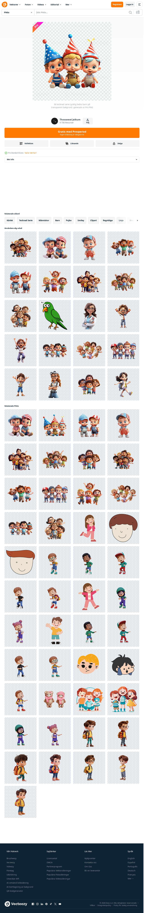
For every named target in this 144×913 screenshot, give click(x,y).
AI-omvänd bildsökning (17, 882)
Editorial (55, 4)
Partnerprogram (54, 866)
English (129, 858)
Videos (40, 4)
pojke (68, 220)
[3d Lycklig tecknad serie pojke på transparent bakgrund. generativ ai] (123, 316)
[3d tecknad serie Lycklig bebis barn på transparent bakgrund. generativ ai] (55, 248)
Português (131, 866)
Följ (86, 122)
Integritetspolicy (102, 905)
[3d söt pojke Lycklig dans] (55, 562)
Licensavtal (51, 858)
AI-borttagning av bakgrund (19, 886)
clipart (93, 220)
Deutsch (130, 870)
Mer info (10, 159)
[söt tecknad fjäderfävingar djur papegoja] (55, 316)
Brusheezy (11, 858)
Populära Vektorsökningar (58, 870)
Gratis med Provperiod (71, 133)
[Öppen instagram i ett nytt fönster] (37, 904)
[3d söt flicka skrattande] (20, 733)
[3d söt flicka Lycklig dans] (123, 596)
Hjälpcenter (89, 858)
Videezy (10, 866)
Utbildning (11, 874)
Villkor (90, 905)
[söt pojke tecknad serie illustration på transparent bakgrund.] (123, 528)
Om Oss (88, 866)
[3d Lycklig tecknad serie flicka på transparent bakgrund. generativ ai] (20, 350)
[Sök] (128, 12)
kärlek (10, 220)
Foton (28, 4)
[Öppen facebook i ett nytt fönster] (33, 904)
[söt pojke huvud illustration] (89, 665)
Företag (10, 870)
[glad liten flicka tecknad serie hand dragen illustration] (89, 596)
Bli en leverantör (92, 870)
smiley (81, 220)
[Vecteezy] (4, 4)
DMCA (49, 862)
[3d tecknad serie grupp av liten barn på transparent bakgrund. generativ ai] (20, 248)
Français (130, 874)
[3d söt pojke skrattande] (89, 631)
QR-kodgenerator (14, 891)
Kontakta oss (90, 862)
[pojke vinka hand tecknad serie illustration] (55, 631)
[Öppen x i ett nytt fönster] (55, 904)
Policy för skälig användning (123, 905)
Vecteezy (10, 862)
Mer (67, 4)
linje (121, 220)
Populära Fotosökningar (57, 874)
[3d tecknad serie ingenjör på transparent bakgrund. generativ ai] (55, 384)
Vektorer (14, 4)
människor (44, 220)
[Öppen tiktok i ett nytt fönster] (51, 904)
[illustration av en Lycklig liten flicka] (89, 528)
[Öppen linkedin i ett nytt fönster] (42, 904)
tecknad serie (25, 220)
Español (129, 862)
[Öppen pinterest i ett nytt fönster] (46, 904)
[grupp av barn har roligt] (89, 699)
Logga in (127, 4)
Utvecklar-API (12, 878)
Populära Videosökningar (58, 878)
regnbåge (108, 220)
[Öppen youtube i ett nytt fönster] (60, 904)
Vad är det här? (30, 153)
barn (57, 220)
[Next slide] (132, 220)
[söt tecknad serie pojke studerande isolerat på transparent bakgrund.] (89, 733)
